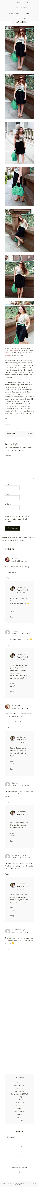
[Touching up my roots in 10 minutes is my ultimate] (19, 1057)
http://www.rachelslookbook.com (16, 722)
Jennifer (20, 588)
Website (8, 504)
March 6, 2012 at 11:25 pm (21, 561)
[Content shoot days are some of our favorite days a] (19, 988)
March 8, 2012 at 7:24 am (20, 786)
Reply (7, 578)
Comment (9, 456)
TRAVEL (19, 1114)
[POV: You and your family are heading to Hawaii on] (19, 1022)
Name (7, 484)
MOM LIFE (19, 1106)
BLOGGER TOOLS (19, 1085)
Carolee (7, 355)
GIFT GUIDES (19, 1091)
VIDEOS (19, 1117)
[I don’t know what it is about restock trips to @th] (19, 1005)
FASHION (20, 1088)
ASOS (7, 353)
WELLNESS (19, 1120)
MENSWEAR (19, 1103)
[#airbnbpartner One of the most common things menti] (19, 1040)
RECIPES (19, 1108)
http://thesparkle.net (12, 572)
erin (13, 558)
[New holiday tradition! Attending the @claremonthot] (19, 971)
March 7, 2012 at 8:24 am (20, 708)
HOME (19, 1097)
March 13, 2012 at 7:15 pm (21, 858)
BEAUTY (19, 1082)
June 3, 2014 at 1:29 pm (20, 932)
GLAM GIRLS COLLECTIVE (19, 1094)
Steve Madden (14, 350)
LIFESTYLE (19, 1100)
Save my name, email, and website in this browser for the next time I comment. (18, 519)
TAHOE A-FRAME (19, 1111)
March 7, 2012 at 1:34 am (20, 634)
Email (7, 494)
